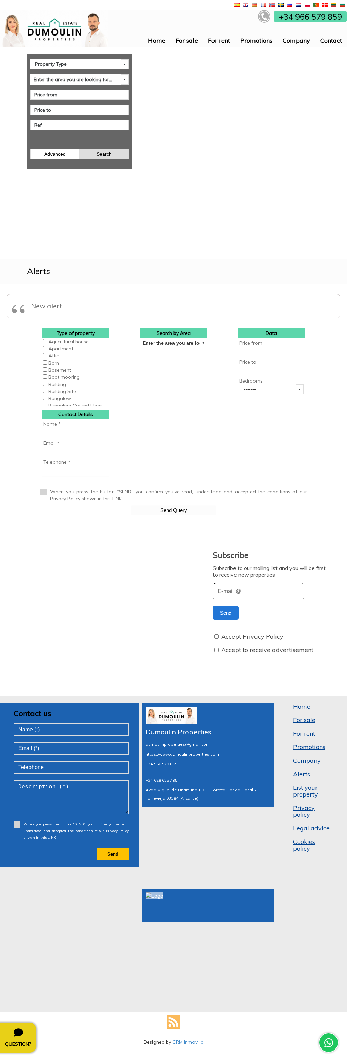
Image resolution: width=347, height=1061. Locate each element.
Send (225, 613)
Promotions (256, 40)
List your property (305, 791)
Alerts (301, 774)
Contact (331, 40)
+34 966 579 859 (161, 763)
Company (296, 40)
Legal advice (311, 828)
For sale (187, 40)
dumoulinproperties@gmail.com (178, 744)
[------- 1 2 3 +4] (271, 389)
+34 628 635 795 (161, 780)
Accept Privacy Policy (252, 636)
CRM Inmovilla (188, 1042)
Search (104, 154)
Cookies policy (304, 845)
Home (156, 40)
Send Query (173, 510)
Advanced (55, 154)
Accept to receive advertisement (267, 650)
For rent (219, 40)
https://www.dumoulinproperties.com (182, 754)
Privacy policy (304, 811)
